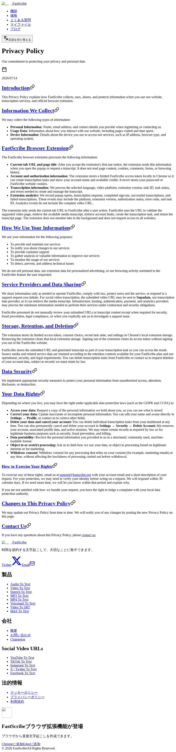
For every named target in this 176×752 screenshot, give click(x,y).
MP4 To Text (19, 599)
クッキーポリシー (24, 692)
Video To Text (20, 588)
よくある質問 (20, 20)
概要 (13, 630)
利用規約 (17, 701)
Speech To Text (21, 592)
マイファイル (20, 24)
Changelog (17, 639)
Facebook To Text (22, 673)
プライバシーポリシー (27, 697)
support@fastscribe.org (75, 475)
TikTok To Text (21, 661)
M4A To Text (19, 611)
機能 (13, 11)
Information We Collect (28, 110)
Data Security (17, 371)
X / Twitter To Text (23, 669)
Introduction (16, 88)
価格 (13, 15)
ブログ (15, 29)
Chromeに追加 (12, 744)
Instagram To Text (22, 665)
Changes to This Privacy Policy (36, 503)
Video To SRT (20, 607)
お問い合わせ (20, 635)
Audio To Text (20, 584)
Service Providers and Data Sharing (41, 284)
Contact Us (14, 526)
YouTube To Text (22, 657)
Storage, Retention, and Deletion (37, 326)
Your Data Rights (21, 394)
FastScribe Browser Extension (35, 148)
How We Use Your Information (36, 228)
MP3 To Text (19, 595)
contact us (88, 535)
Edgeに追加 (31, 744)
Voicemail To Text (22, 603)
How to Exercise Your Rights (27, 466)
